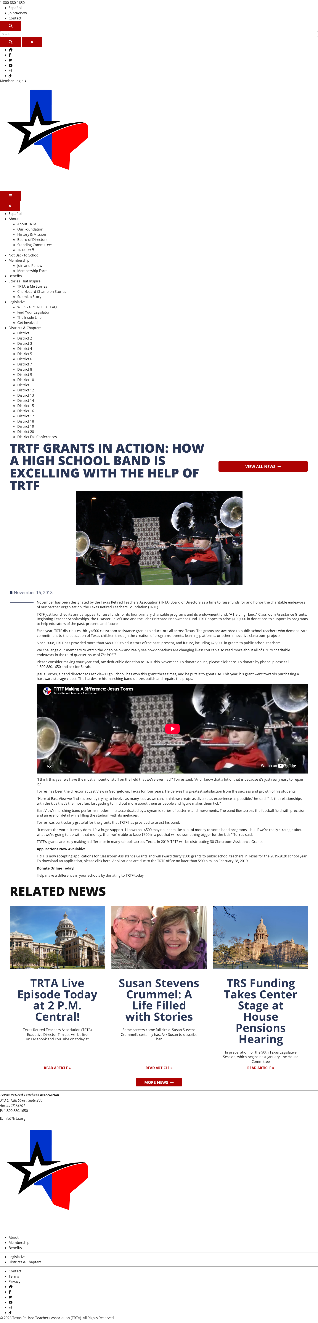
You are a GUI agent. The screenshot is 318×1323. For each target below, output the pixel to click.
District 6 (24, 359)
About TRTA (26, 224)
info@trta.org (15, 1118)
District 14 (25, 400)
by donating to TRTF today (122, 875)
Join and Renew (29, 265)
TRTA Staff (25, 250)
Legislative (17, 302)
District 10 (25, 379)
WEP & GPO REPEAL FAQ (37, 307)
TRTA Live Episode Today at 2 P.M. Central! (57, 999)
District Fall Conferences (37, 436)
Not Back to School (24, 255)
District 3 (24, 343)
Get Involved (27, 322)
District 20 (25, 431)
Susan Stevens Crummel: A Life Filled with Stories (159, 999)
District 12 (25, 390)
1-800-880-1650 (12, 2)
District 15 (25, 405)
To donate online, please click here (208, 662)
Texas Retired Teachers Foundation (118, 607)
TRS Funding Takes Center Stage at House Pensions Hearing (260, 1010)
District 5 (24, 353)
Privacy (14, 1281)
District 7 (24, 364)
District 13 (25, 395)
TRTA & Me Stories (32, 286)
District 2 (24, 338)
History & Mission (31, 234)
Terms (14, 1276)
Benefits (15, 276)
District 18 (25, 421)
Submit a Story (29, 296)
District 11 (25, 385)
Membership (19, 260)
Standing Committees (35, 244)
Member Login (12, 80)
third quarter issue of (90, 654)
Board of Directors (32, 239)
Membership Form (32, 270)
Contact (15, 18)
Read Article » (57, 1068)
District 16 (25, 410)
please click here (97, 861)
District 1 (24, 333)
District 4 (24, 348)
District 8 (24, 369)
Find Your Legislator (33, 312)
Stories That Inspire (24, 281)
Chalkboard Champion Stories (41, 291)
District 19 (25, 426)
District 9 (24, 374)
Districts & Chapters (25, 327)
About (14, 218)
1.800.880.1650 (16, 1110)
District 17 (25, 416)
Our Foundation (30, 229)
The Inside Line (29, 317)
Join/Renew (18, 13)
